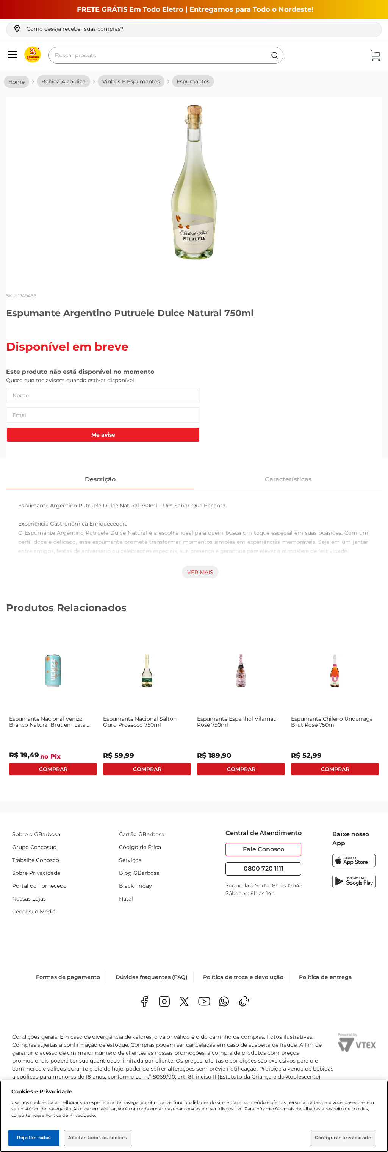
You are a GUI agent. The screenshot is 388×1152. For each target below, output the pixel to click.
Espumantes (193, 81)
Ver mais (200, 572)
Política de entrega (325, 977)
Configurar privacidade (343, 1137)
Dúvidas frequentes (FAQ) (152, 977)
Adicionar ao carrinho (53, 769)
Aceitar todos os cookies (97, 1137)
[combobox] (165, 55)
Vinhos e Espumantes (131, 81)
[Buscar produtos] (274, 55)
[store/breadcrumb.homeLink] (16, 82)
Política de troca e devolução (243, 977)
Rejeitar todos (34, 1137)
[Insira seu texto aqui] (224, 1002)
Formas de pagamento (68, 977)
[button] (68, 28)
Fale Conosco (263, 849)
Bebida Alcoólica (63, 81)
